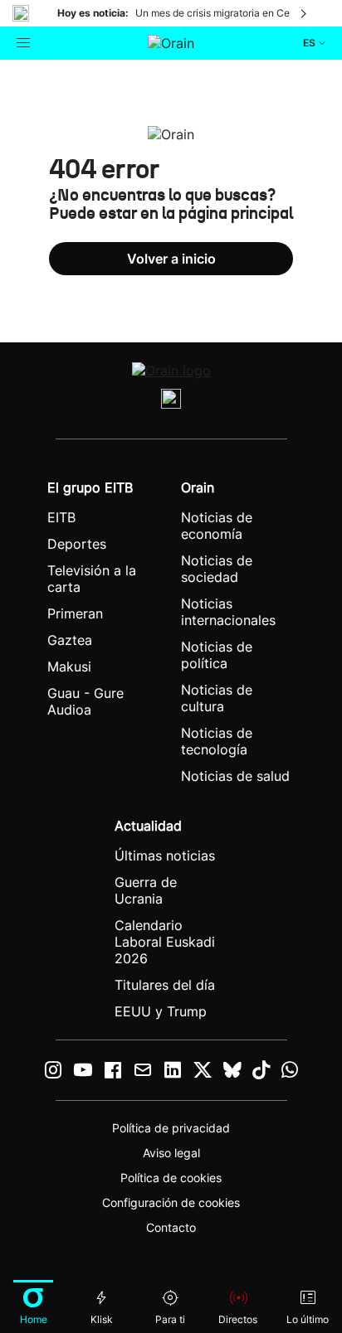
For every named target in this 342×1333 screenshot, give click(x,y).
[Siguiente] (305, 13)
